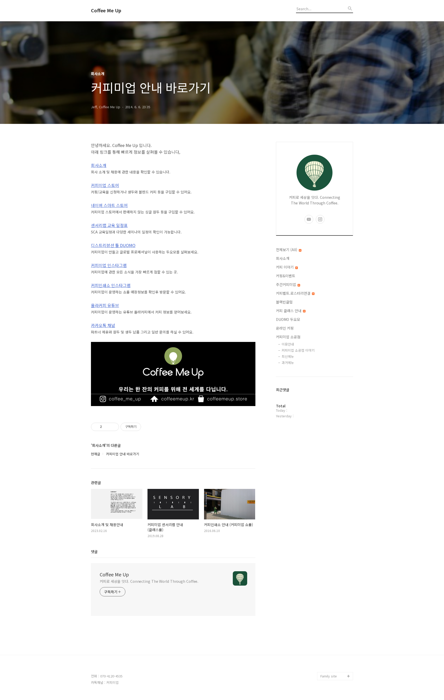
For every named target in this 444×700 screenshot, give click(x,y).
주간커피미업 (286, 284)
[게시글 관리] (113, 427)
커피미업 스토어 (105, 185)
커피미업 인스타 (332, 659)
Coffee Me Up (106, 10)
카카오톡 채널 (103, 325)
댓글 (94, 551)
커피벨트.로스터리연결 (293, 293)
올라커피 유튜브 (105, 305)
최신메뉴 (288, 356)
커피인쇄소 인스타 (333, 667)
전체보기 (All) (287, 249)
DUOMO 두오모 (288, 319)
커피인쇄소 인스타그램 (111, 285)
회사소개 (98, 165)
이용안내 (288, 344)
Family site (328, 676)
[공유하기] (107, 427)
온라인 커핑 (285, 328)
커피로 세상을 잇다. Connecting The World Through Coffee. (149, 581)
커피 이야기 (285, 267)
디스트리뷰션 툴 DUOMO (113, 245)
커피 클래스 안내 (289, 310)
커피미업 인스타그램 (109, 265)
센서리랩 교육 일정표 (109, 225)
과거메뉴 (288, 362)
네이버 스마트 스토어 (109, 205)
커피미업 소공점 (288, 336)
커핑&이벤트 (285, 275)
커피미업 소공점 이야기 (298, 350)
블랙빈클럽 (284, 301)
